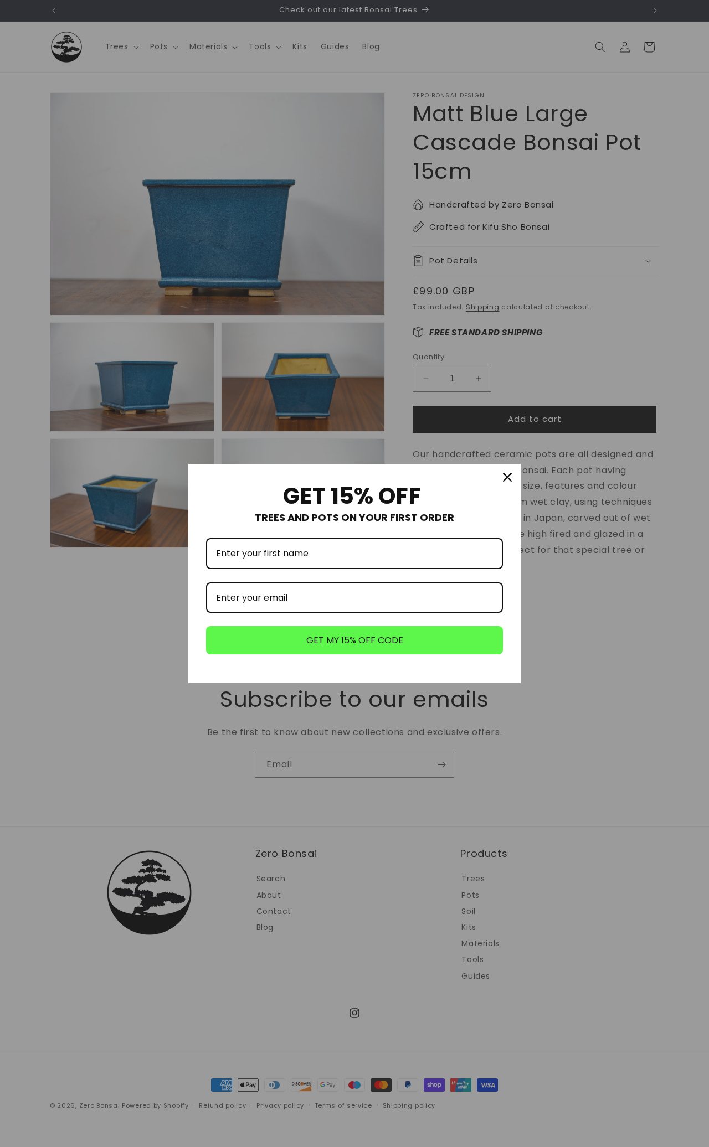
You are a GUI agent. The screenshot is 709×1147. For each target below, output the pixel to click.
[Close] (507, 477)
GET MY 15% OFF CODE (354, 640)
